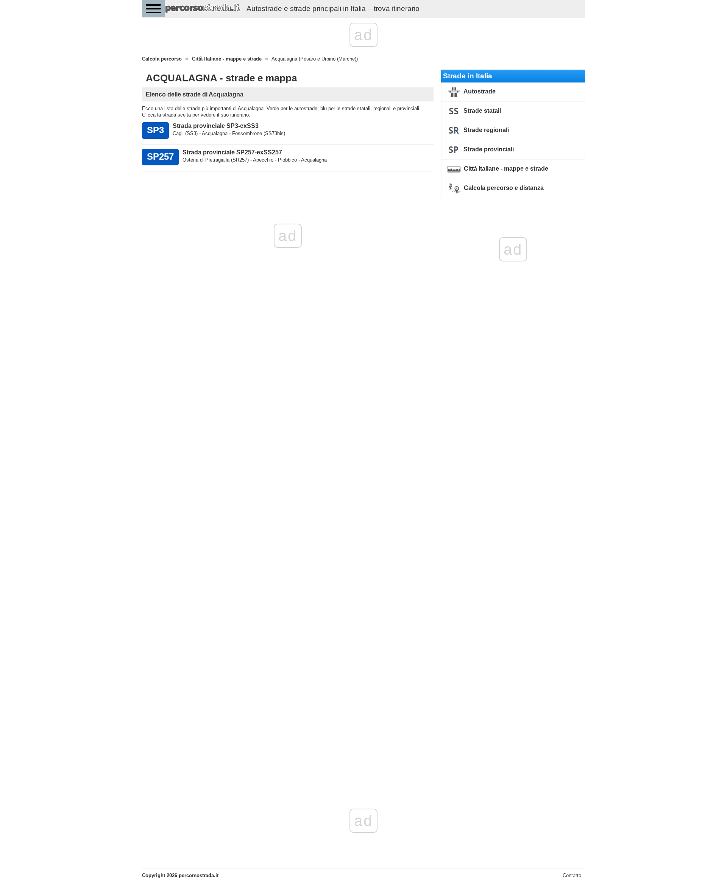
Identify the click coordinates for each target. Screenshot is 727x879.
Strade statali (481, 110)
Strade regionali (485, 130)
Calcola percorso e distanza (503, 188)
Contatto (572, 875)
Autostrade (479, 91)
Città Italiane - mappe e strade (505, 168)
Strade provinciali (488, 149)
